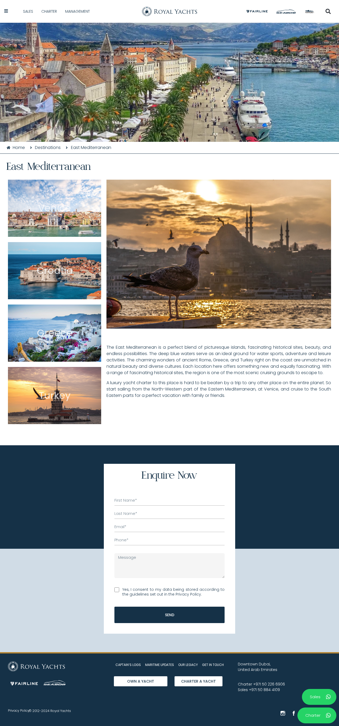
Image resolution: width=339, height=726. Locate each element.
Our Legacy (188, 665)
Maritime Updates (159, 665)
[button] (328, 11)
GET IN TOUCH (213, 665)
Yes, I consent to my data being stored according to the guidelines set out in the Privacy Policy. (173, 592)
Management (77, 11)
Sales (28, 11)
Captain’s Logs (128, 665)
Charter (49, 11)
